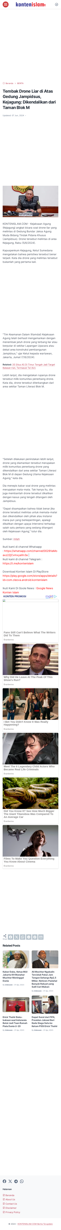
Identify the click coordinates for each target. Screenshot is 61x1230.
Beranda (9, 1195)
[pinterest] (34, 937)
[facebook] (10, 937)
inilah (16, 539)
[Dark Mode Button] (56, 4)
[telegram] (28, 937)
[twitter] (16, 937)
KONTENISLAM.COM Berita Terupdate (35, 1224)
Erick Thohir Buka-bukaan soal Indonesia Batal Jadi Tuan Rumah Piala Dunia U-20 (15, 1022)
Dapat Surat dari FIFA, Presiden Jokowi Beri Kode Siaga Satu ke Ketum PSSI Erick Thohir (44, 1022)
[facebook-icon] (4, 1181)
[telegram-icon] (16, 1181)
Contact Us (11, 1203)
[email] (41, 937)
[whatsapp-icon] (22, 1181)
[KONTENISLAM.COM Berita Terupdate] (30, 4)
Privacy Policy (12, 1212)
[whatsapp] (22, 937)
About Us (10, 1199)
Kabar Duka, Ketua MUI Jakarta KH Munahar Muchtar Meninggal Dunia (15, 976)
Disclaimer (11, 1208)
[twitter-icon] (10, 1181)
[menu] (6, 4)
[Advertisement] (30, 45)
